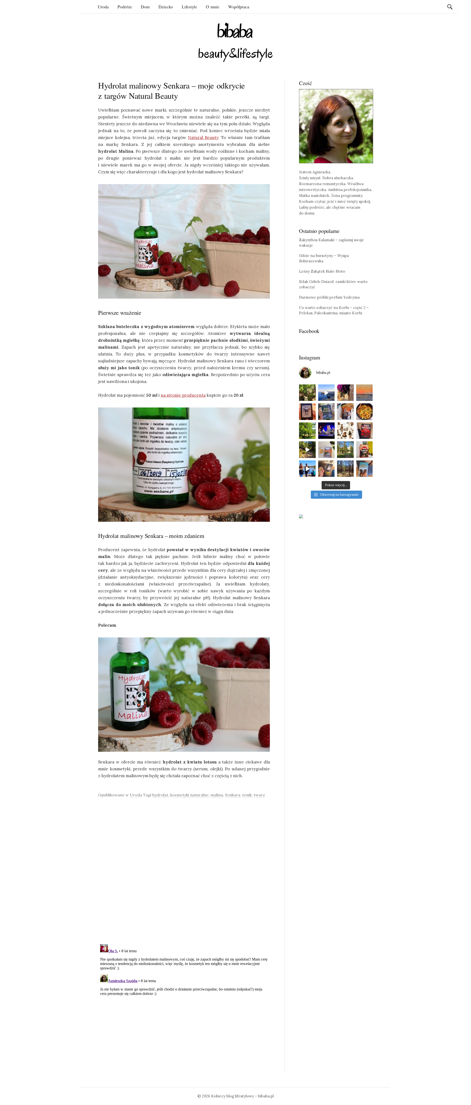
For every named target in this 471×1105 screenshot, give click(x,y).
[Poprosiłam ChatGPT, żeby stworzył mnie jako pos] (345, 430)
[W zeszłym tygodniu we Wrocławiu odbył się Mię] (326, 430)
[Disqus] (184, 871)
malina (216, 794)
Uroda (103, 7)
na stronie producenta (183, 395)
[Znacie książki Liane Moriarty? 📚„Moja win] (364, 468)
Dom (145, 7)
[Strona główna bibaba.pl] (235, 42)
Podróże (125, 7)
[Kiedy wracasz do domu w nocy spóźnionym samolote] (364, 392)
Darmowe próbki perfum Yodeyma (329, 297)
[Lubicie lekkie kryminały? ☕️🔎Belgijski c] (326, 449)
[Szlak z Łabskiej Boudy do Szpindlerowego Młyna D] (307, 449)
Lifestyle (189, 7)
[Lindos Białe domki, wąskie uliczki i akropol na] (345, 392)
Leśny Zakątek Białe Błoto (322, 271)
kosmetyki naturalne (189, 794)
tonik (247, 794)
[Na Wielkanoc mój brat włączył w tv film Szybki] (345, 468)
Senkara (232, 794)
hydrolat (160, 794)
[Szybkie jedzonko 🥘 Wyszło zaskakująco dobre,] (364, 411)
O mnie (212, 7)
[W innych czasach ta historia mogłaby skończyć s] (326, 468)
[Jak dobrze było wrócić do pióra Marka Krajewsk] (326, 411)
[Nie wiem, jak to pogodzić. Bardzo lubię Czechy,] (345, 449)
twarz (259, 794)
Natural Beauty (203, 137)
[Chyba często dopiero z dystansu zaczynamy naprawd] (307, 468)
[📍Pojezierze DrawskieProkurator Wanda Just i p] (345, 411)
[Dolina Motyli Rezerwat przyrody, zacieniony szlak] (307, 392)
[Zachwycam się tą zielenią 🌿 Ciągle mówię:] (307, 430)
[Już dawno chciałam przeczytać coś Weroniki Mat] (307, 411)
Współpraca (238, 7)
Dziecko (165, 7)
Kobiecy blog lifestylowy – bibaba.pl (242, 1096)
